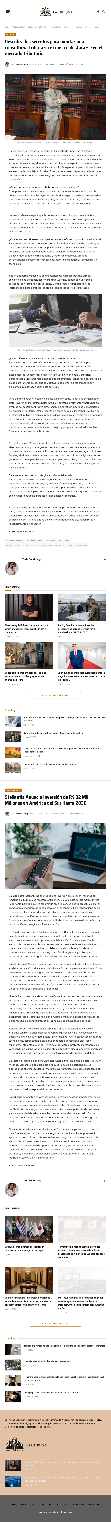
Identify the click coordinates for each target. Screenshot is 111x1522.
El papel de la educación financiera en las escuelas (46, 1361)
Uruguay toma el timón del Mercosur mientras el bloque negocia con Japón (24, 1248)
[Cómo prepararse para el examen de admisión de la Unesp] (13, 1396)
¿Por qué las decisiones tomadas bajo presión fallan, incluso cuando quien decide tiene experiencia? (64, 719)
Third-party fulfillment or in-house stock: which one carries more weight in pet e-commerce (27, 629)
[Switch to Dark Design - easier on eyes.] (98, 11)
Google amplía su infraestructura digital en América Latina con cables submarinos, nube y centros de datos (62, 1479)
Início (7, 27)
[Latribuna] (55, 11)
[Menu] (8, 11)
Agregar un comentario (55, 695)
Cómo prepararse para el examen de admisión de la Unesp (50, 1392)
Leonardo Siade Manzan (57, 541)
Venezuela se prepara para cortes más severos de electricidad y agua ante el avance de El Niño (25, 676)
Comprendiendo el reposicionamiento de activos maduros (50, 764)
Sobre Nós (94, 1504)
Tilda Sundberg (21, 64)
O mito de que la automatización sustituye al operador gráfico (53, 733)
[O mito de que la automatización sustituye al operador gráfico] (13, 736)
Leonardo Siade (34, 541)
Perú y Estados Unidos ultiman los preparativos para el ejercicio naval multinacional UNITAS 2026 (77, 629)
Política (62, 1504)
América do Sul (13, 790)
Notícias (10, 35)
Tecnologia (77, 1504)
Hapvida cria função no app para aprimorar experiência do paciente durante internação (64, 1346)
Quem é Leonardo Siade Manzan (71, 545)
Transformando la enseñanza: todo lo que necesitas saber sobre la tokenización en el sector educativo (63, 1378)
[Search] (103, 11)
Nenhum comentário (55, 64)
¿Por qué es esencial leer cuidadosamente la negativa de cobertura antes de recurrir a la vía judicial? (81, 676)
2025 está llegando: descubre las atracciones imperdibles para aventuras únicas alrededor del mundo (61, 750)
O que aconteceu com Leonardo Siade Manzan (29, 545)
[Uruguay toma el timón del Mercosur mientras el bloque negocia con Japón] (29, 1229)
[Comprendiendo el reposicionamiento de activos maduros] (13, 767)
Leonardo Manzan (49, 159)
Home (14, 1504)
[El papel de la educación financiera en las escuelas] (13, 1365)
